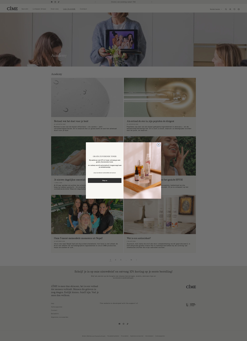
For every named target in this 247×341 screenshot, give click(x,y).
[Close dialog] (158, 144)
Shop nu (104, 180)
